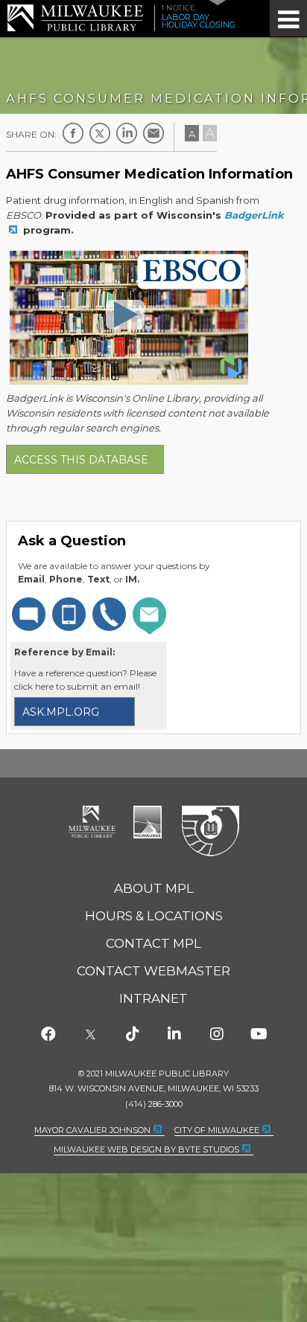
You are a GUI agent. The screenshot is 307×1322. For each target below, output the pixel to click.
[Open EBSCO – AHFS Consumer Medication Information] (125, 314)
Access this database (81, 459)
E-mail (153, 133)
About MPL (154, 888)
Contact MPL (153, 943)
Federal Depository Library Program (209, 832)
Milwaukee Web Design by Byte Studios (146, 1149)
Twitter (99, 133)
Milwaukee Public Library (75, 17)
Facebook (73, 133)
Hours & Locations (154, 915)
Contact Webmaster (153, 970)
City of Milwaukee (147, 822)
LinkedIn (126, 133)
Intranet (153, 998)
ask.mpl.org (60, 712)
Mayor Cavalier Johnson (92, 1130)
